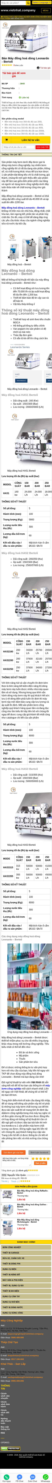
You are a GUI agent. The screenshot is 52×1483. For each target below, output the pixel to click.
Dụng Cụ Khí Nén (11, 1302)
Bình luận (18, 65)
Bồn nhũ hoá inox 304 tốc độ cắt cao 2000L (24, 131)
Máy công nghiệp (22, 17)
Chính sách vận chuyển (5, 1395)
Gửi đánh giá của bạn (13, 1152)
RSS (3, 1433)
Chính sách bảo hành (5, 1404)
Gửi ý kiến (41, 1163)
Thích (13, 1181)
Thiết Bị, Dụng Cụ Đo (13, 1286)
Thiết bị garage (11, 1253)
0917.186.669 (17, 1359)
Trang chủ (8, 17)
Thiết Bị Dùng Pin (11, 1264)
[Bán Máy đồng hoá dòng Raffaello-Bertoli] (7, 1199)
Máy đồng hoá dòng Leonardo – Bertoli (23, 208)
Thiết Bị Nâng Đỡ (11, 1275)
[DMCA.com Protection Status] (10, 1450)
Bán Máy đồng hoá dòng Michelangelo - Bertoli (28, 1221)
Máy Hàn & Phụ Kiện (13, 1280)
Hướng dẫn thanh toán (6, 1420)
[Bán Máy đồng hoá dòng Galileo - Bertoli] (7, 1216)
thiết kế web (33, 1455)
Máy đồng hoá (17, 18)
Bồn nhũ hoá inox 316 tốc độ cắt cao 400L (23, 128)
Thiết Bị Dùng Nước (13, 1307)
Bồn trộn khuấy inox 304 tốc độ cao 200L (23, 122)
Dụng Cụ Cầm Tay (11, 1296)
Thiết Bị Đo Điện (11, 1291)
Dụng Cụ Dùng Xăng (13, 1313)
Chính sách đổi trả (5, 1412)
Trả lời (4, 1181)
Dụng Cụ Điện (9, 1269)
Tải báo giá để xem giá (14, 75)
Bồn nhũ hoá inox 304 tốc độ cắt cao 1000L (24, 134)
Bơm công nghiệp (38, 17)
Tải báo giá (45, 68)
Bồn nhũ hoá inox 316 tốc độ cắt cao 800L (23, 125)
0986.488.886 (17, 1337)
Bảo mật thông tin (5, 1428)
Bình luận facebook (39, 1152)
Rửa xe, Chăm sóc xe (13, 1258)
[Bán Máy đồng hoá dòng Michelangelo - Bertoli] (7, 1236)
